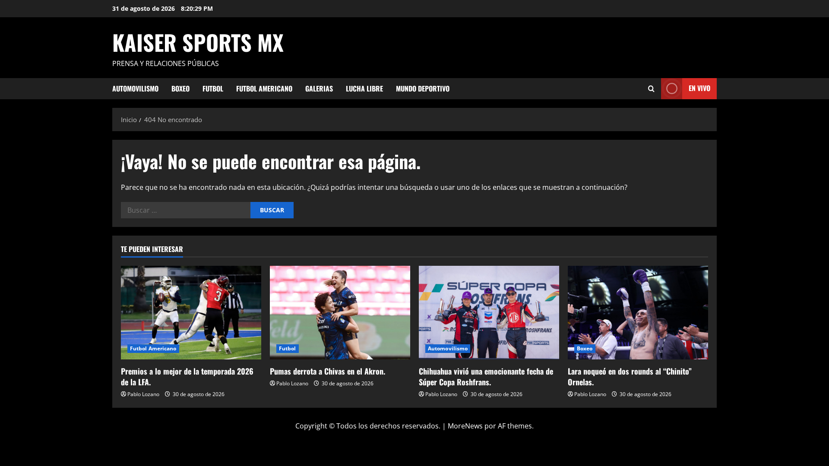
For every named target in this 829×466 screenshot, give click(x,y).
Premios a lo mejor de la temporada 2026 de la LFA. (187, 376)
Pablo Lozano (143, 394)
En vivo (699, 88)
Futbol (213, 88)
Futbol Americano (264, 88)
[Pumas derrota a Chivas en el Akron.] (340, 312)
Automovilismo (135, 88)
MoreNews (465, 426)
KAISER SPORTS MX (198, 42)
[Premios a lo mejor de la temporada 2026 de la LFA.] (191, 312)
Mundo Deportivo (422, 88)
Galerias (319, 88)
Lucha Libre (364, 88)
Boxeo (180, 88)
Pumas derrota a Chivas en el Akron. (327, 371)
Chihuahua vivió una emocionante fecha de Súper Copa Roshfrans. (486, 376)
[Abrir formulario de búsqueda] (651, 88)
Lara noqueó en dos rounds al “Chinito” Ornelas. (630, 376)
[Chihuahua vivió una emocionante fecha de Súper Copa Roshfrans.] (489, 312)
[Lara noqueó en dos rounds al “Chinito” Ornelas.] (638, 312)
